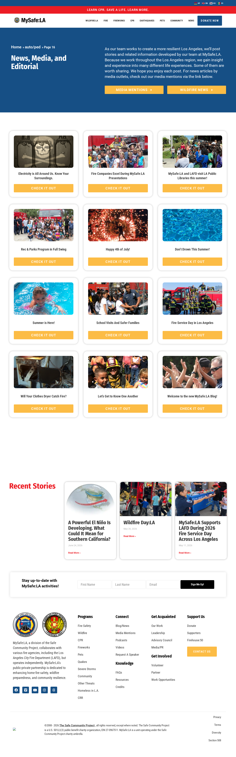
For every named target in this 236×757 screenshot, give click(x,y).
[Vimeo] (25, 690)
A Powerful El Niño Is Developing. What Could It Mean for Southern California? (89, 531)
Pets (162, 20)
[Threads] (54, 690)
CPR (132, 20)
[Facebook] (16, 690)
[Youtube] (35, 690)
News (191, 20)
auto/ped (33, 47)
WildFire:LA (92, 20)
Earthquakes (147, 20)
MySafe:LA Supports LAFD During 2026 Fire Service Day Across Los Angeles (200, 531)
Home (16, 47)
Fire (106, 20)
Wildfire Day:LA (139, 523)
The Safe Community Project (77, 725)
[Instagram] (44, 690)
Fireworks (119, 20)
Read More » (74, 553)
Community (176, 20)
